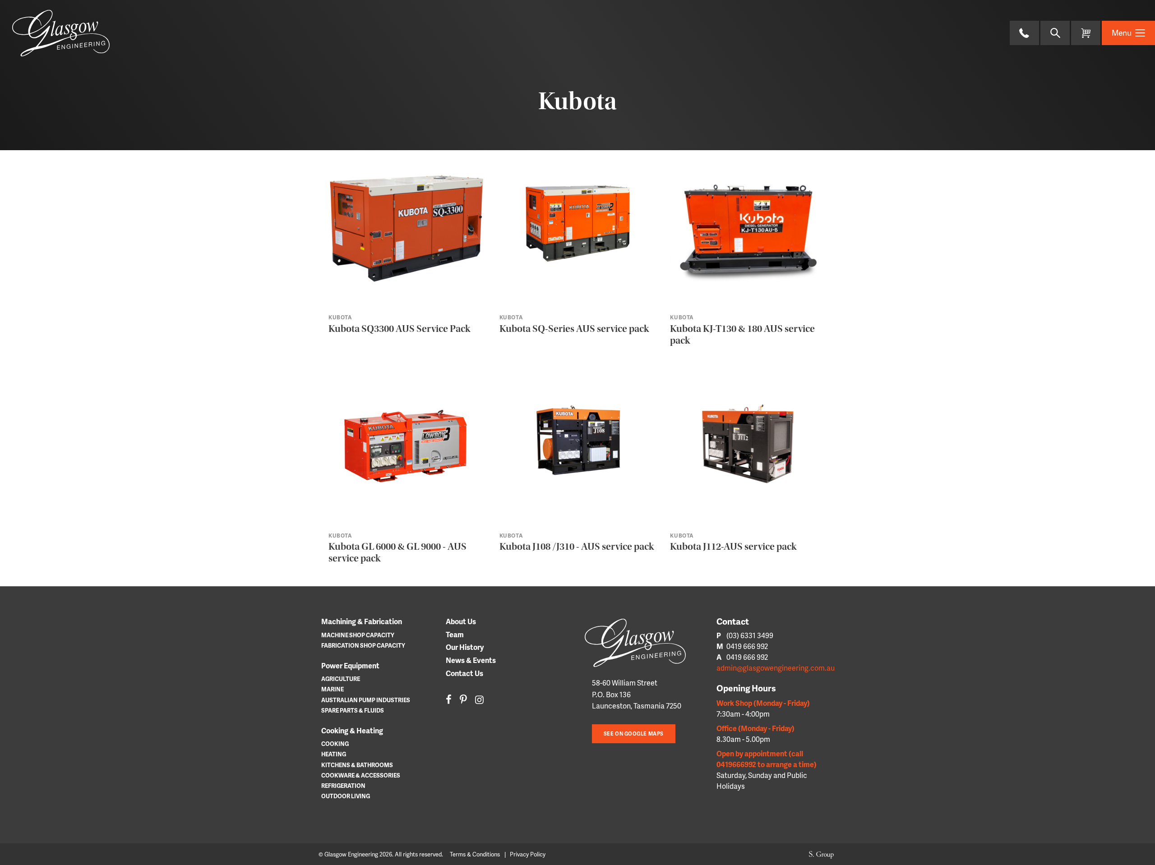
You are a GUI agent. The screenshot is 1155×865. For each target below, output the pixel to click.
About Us (461, 621)
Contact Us (464, 673)
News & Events (471, 660)
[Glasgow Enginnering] (642, 643)
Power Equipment (350, 665)
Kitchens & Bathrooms (357, 765)
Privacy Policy (527, 854)
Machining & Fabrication (361, 621)
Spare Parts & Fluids (352, 710)
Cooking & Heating (352, 730)
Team (455, 634)
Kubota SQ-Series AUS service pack (574, 329)
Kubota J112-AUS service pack (733, 546)
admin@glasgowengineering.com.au (775, 668)
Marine (332, 689)
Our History (465, 647)
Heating (333, 754)
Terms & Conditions (475, 854)
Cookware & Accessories (360, 775)
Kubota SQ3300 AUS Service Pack (399, 329)
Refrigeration (343, 786)
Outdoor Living (345, 796)
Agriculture (340, 679)
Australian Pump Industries (365, 700)
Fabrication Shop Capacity (363, 645)
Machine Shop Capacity (357, 635)
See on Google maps (634, 733)
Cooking (335, 744)
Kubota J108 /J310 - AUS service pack (576, 546)
